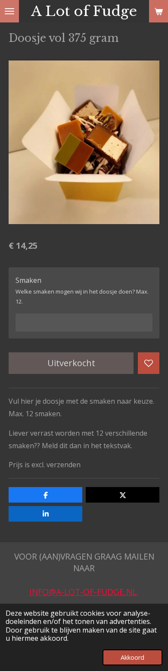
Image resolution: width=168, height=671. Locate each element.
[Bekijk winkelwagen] (158, 11)
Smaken (28, 280)
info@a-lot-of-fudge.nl (83, 592)
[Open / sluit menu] (9, 11)
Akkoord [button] (132, 657)
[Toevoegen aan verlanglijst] (148, 363)
